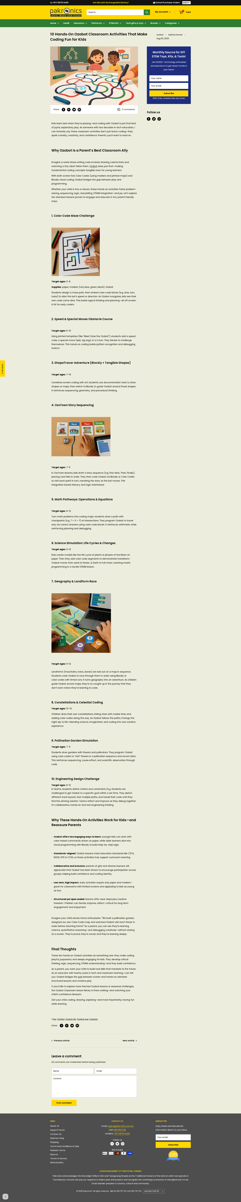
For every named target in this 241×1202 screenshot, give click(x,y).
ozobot (160, 34)
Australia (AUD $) (151, 1191)
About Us (54, 1126)
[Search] (147, 12)
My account (162, 11)
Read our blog (57, 1138)
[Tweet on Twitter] (74, 109)
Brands (154, 23)
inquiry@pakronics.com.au (120, 1126)
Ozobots (93, 1019)
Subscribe (169, 93)
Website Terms (57, 1150)
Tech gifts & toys (134, 23)
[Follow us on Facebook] (148, 119)
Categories (171, 23)
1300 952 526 (119, 1129)
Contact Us (55, 1134)
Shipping (54, 1142)
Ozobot (61, 1019)
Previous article (62, 1040)
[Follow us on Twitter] (154, 119)
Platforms (97, 23)
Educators (79, 23)
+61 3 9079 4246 (60, 2)
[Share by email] (79, 109)
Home (53, 23)
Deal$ (66, 23)
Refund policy (57, 1162)
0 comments (128, 109)
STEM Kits (114, 23)
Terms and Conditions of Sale (64, 1146)
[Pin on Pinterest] (69, 109)
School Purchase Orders (167, 2)
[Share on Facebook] (63, 109)
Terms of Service (58, 1158)
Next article (128, 1040)
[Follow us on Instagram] (159, 119)
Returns (54, 1154)
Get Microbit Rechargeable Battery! (111, 2)
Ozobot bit (70, 1019)
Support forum (57, 1130)
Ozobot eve (82, 1019)
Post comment (64, 1102)
